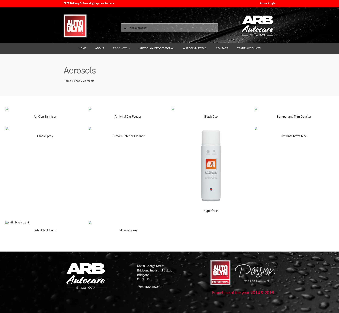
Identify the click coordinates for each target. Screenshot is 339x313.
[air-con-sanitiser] (7, 108)
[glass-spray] (7, 128)
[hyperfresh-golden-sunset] (211, 127)
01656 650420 (152, 287)
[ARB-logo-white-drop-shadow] (257, 14)
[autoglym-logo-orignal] (75, 16)
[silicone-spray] (90, 222)
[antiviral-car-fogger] (90, 108)
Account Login (267, 3)
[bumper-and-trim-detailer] (256, 108)
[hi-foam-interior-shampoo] (90, 128)
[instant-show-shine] (256, 128)
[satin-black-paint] (17, 222)
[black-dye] (173, 108)
